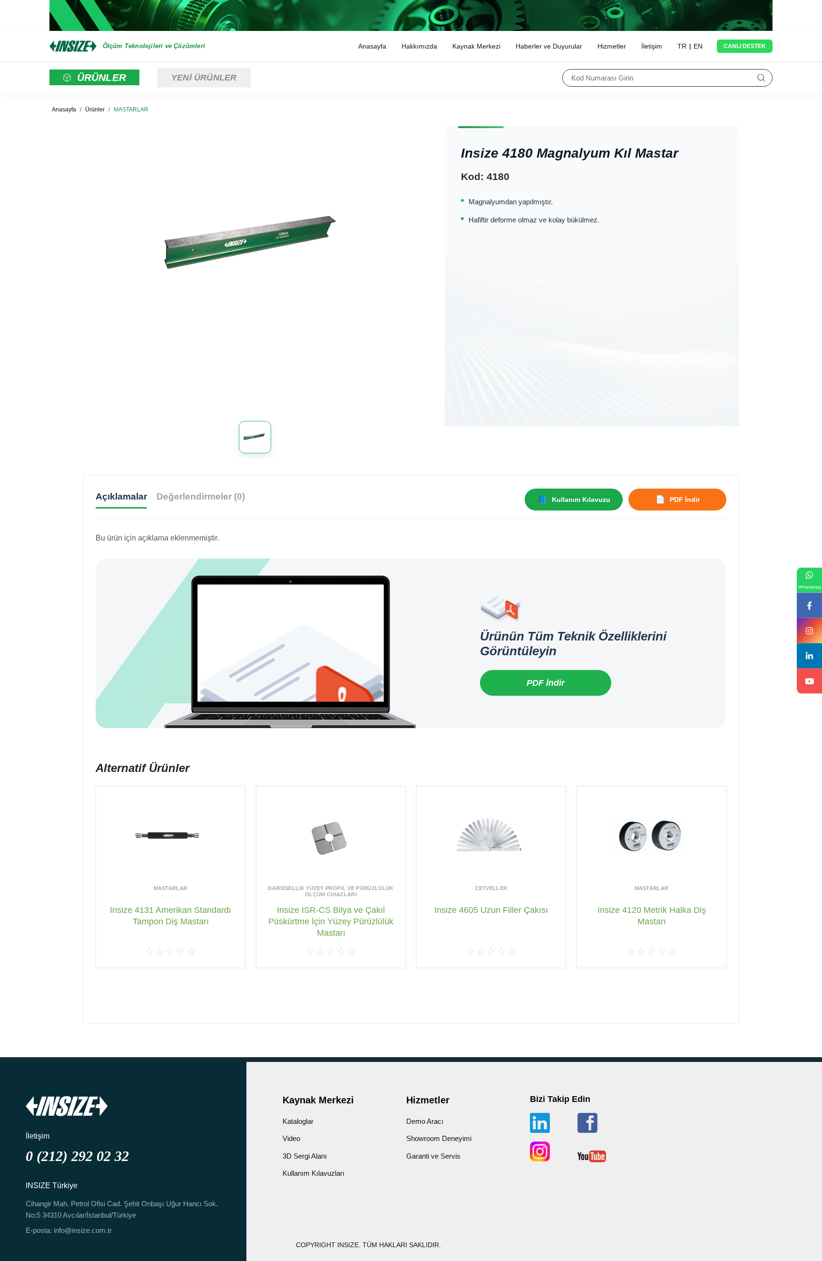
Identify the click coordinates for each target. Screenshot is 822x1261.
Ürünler (95, 109)
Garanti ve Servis (433, 1156)
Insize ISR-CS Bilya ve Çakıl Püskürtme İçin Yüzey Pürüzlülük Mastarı (330, 921)
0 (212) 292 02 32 (77, 1156)
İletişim (651, 46)
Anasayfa (372, 46)
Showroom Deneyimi (438, 1138)
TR (681, 46)
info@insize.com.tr (83, 1230)
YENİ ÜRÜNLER (203, 77)
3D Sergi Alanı (305, 1156)
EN (698, 46)
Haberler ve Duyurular (549, 46)
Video (291, 1138)
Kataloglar (298, 1121)
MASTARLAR (131, 109)
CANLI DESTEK (745, 46)
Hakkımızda (419, 46)
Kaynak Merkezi (476, 46)
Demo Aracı (424, 1121)
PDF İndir (546, 683)
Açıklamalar (121, 496)
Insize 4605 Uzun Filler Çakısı (491, 910)
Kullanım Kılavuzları (313, 1173)
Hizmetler (611, 46)
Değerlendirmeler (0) (201, 496)
